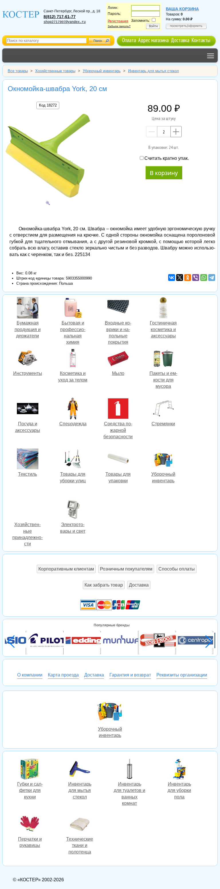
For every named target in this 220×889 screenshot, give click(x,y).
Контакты (200, 40)
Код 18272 (48, 105)
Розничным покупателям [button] (126, 569)
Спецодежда (73, 409)
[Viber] (195, 277)
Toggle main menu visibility (211, 55)
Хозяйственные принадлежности (27, 510)
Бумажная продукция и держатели (27, 308)
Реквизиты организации (181, 674)
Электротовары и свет (73, 510)
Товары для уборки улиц (73, 459)
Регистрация (118, 21)
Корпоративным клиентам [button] (66, 569)
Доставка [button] (139, 585)
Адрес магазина (153, 40)
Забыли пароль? (119, 26)
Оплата (129, 40)
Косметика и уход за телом (73, 358)
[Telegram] (211, 277)
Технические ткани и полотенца (79, 824)
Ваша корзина (182, 9)
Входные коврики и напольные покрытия (118, 308)
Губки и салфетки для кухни (30, 769)
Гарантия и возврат (130, 674)
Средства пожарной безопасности (118, 409)
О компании (29, 674)
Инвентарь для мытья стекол (79, 769)
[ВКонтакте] (171, 277)
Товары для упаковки (118, 459)
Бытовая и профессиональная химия (73, 308)
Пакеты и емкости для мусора (163, 358)
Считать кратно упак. (166, 158)
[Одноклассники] (187, 277)
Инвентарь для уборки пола (179, 769)
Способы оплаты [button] (176, 569)
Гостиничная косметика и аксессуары (163, 308)
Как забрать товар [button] (104, 585)
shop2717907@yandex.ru (65, 22)
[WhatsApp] (203, 277)
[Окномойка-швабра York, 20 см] (48, 156)
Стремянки (163, 409)
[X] (179, 277)
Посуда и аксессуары (27, 409)
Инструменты (27, 358)
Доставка (180, 40)
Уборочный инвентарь (110, 711)
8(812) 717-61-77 (60, 16)
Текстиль (27, 459)
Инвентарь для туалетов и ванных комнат (129, 769)
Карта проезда (63, 674)
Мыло (118, 358)
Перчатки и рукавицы (30, 824)
